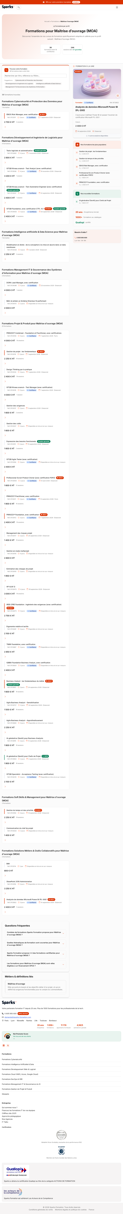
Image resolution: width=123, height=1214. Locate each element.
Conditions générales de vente (41, 1210)
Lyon (13, 1020)
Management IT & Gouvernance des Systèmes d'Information (25, 87)
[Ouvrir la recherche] (18, 7)
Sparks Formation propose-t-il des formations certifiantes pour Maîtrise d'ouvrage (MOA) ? (33, 954)
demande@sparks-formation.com (18, 1017)
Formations (55, 21)
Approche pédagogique (11, 1116)
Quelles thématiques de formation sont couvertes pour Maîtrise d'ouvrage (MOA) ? (33, 944)
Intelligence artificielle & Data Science (48, 83)
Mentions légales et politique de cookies (70, 1210)
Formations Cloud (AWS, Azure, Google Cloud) (20, 1074)
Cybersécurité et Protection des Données (28, 80)
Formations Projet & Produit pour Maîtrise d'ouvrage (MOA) (32, 323)
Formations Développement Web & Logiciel (19, 1069)
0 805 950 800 (11, 1013)
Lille (35, 1020)
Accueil (46, 21)
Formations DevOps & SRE (12, 1079)
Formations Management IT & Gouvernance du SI (21, 1084)
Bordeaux (53, 1020)
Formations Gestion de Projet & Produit (17, 1089)
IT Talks (5, 1122)
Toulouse (43, 1020)
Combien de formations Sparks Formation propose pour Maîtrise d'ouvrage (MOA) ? (34, 933)
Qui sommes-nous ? (9, 1107)
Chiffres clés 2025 (9, 1113)
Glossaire (5, 1094)
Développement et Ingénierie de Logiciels (19, 83)
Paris (6, 1020)
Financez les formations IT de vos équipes (18, 1110)
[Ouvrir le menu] (117, 7)
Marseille (20, 1020)
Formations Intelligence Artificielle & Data (18, 1064)
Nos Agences (7, 1119)
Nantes (29, 1020)
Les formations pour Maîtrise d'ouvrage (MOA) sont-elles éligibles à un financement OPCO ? (31, 964)
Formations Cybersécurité (12, 1059)
